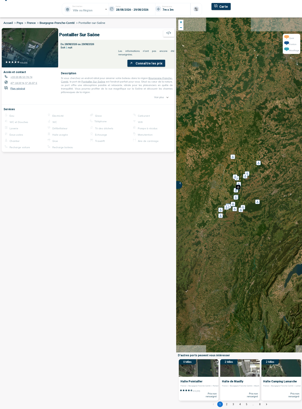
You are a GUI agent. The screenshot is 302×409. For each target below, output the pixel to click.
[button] (238, 186)
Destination (77, 6)
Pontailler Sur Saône (93, 81)
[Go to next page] (266, 404)
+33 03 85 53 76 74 (21, 77)
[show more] (168, 97)
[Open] (106, 9)
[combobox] (85, 10)
